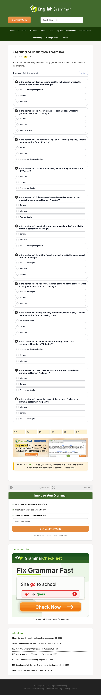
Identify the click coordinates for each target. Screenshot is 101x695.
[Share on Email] (68, 432)
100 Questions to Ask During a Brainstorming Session (33, 665)
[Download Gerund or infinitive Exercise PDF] (30, 56)
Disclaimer (28, 688)
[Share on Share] (19, 432)
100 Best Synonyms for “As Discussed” (27, 649)
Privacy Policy (44, 688)
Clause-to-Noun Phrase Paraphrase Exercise (30, 638)
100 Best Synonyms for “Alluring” (25, 659)
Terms (74, 688)
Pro (35, 688)
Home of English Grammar (50, 8)
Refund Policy (56, 688)
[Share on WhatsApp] (81, 432)
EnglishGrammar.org (59, 686)
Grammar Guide (19, 20)
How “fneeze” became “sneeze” (25, 670)
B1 (25, 56)
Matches (30, 465)
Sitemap (67, 688)
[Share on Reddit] (56, 432)
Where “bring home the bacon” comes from (29, 643)
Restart (83, 73)
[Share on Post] (31, 432)
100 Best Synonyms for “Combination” (27, 654)
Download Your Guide (50, 529)
